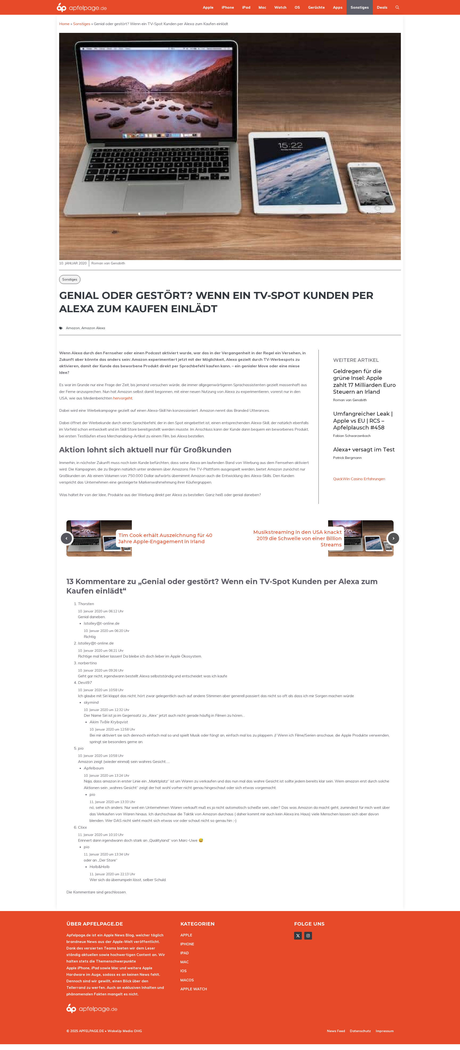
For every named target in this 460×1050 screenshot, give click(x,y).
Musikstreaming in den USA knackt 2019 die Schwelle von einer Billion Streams (297, 538)
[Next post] (393, 538)
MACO (185, 980)
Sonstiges (360, 7)
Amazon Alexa (93, 328)
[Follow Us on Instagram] (308, 936)
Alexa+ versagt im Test (364, 449)
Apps (337, 7)
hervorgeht (122, 398)
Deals (382, 7)
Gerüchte (316, 7)
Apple (208, 7)
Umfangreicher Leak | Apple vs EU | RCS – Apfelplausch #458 (363, 421)
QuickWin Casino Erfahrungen (359, 478)
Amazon (73, 328)
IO (182, 971)
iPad (246, 7)
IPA (183, 953)
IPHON (186, 944)
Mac (262, 7)
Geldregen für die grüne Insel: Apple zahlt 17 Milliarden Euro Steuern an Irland (364, 381)
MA (183, 962)
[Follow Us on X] (298, 936)
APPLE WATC (192, 989)
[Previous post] (66, 538)
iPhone (228, 7)
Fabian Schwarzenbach (352, 436)
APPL (185, 935)
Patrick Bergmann (347, 458)
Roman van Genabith (350, 400)
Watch (280, 7)
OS (297, 7)
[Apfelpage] (82, 7)
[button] (397, 7)
